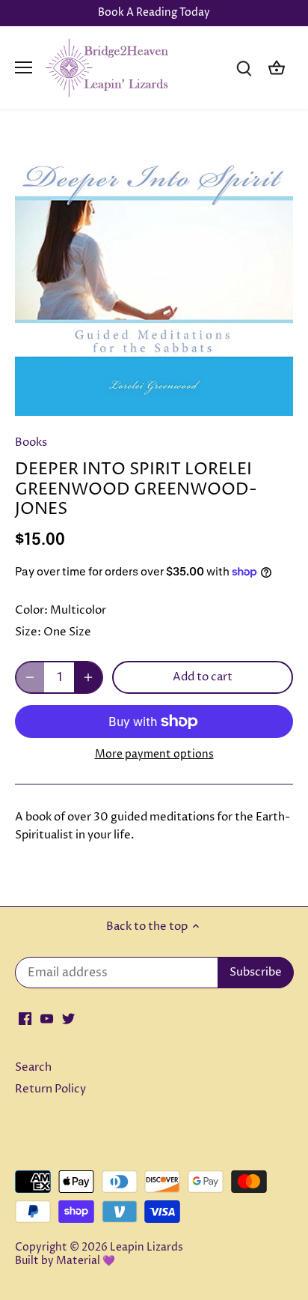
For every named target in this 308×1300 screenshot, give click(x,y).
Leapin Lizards (146, 1247)
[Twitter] (68, 1018)
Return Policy (50, 1089)
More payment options (154, 754)
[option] (154, 276)
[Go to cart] (277, 67)
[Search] (243, 67)
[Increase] (88, 677)
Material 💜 (85, 1261)
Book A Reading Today (154, 12)
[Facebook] (25, 1018)
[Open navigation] (23, 67)
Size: (28, 632)
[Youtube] (46, 1018)
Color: (31, 610)
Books (31, 442)
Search (33, 1067)
